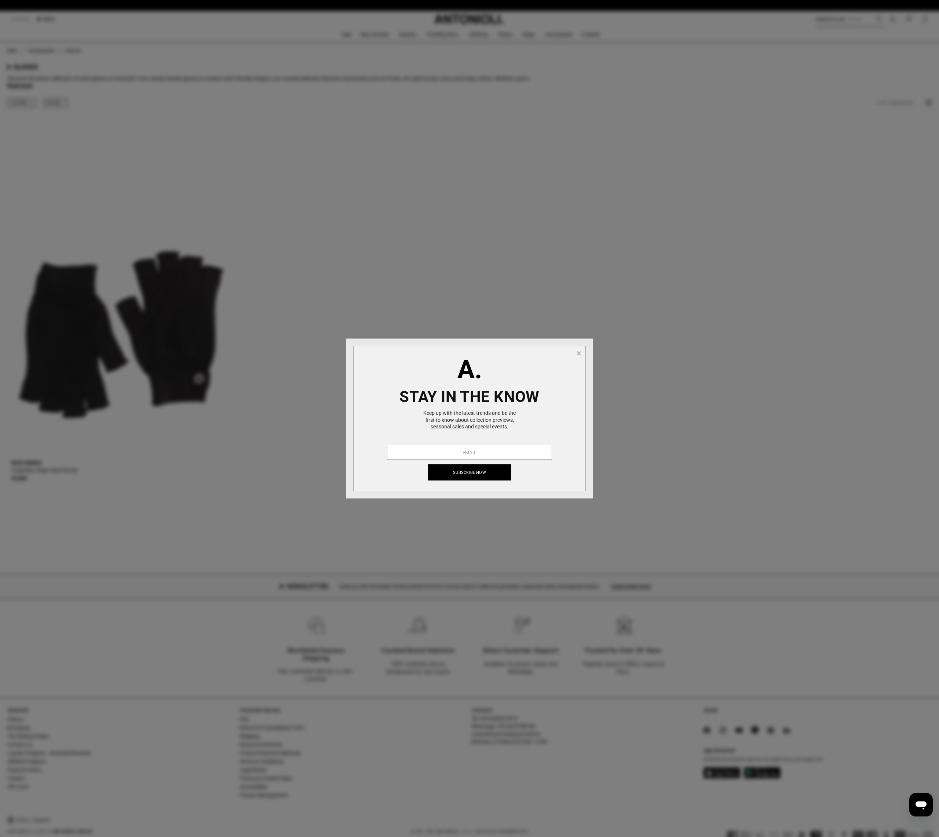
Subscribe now (469, 472)
